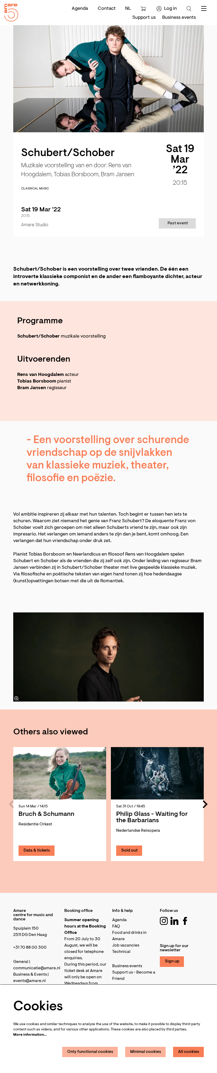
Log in (170, 8)
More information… (30, 1035)
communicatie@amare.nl (36, 968)
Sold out (129, 850)
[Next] (205, 804)
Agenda (80, 8)
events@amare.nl (29, 981)
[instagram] (164, 921)
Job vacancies (125, 945)
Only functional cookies (90, 1052)
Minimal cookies (145, 1052)
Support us (122, 972)
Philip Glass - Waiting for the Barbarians (152, 817)
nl (128, 8)
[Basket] (143, 9)
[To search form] (189, 9)
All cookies (188, 1052)
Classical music (35, 188)
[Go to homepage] (9, 11)
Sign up (172, 961)
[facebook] (185, 921)
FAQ (116, 926)
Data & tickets (37, 850)
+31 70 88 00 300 (30, 947)
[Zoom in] (16, 698)
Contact (107, 8)
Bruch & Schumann (46, 814)
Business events (127, 966)
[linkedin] (174, 921)
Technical (121, 952)
